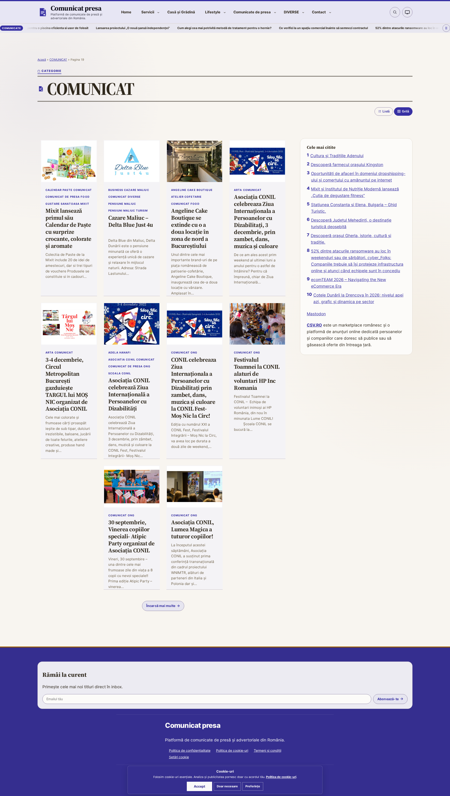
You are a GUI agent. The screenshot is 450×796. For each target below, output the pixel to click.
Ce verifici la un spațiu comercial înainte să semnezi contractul (289, 28)
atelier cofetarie (186, 196)
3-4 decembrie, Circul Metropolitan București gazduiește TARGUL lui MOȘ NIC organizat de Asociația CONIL (66, 384)
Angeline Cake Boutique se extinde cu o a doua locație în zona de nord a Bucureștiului (190, 228)
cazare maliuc (136, 190)
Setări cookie (179, 757)
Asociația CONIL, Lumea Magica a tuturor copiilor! (192, 529)
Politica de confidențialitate (189, 750)
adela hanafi (119, 352)
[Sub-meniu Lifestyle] (225, 12)
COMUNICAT (58, 59)
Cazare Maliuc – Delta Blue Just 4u (130, 221)
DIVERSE (134, 196)
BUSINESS (115, 190)
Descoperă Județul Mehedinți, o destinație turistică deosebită (351, 223)
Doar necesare (227, 786)
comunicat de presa (62, 196)
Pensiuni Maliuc (121, 210)
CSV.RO (314, 325)
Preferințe (252, 786)
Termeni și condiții (267, 750)
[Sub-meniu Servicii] (158, 12)
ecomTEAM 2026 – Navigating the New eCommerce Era (348, 283)
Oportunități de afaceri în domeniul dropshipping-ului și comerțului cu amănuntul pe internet (358, 176)
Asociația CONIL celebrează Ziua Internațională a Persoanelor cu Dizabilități (129, 394)
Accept (199, 786)
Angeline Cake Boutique (192, 190)
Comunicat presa (76, 8)
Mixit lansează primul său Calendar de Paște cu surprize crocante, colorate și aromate (68, 228)
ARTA (238, 190)
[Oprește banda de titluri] (446, 28)
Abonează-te (388, 699)
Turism (142, 210)
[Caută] (395, 12)
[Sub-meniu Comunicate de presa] (275, 12)
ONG (146, 366)
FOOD (85, 196)
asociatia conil (121, 359)
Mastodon (316, 313)
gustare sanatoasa (62, 203)
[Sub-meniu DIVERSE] (303, 12)
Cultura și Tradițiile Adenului (337, 155)
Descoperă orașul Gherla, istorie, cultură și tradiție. (351, 239)
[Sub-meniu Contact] (330, 12)
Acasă (42, 59)
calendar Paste (58, 190)
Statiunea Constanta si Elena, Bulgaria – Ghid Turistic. (354, 208)
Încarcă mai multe (161, 606)
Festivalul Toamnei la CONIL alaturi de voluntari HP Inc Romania (257, 374)
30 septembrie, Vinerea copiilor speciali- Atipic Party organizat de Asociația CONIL (131, 536)
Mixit (84, 203)
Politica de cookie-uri (232, 750)
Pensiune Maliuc (122, 203)
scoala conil (119, 373)
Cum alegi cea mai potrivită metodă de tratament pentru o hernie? (190, 28)
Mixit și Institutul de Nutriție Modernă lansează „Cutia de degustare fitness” (355, 192)
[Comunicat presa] (43, 12)
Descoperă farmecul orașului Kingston (347, 164)
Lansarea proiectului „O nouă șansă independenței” (99, 28)
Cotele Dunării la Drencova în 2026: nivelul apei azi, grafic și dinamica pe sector (358, 298)
